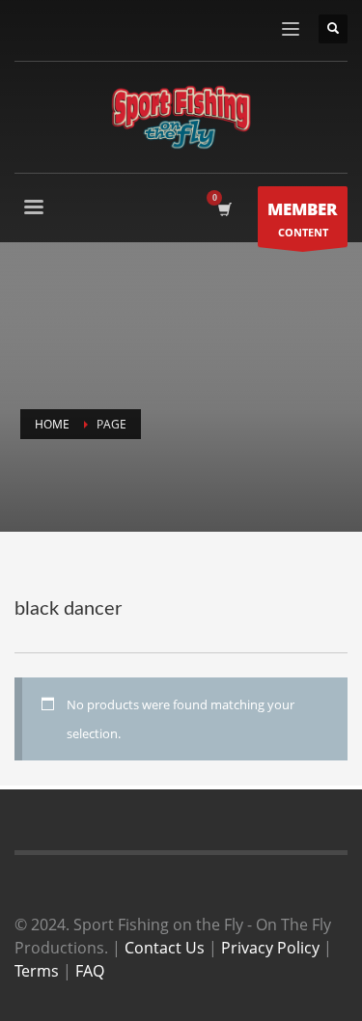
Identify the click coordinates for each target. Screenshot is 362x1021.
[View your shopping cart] (223, 209)
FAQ (89, 970)
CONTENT (302, 218)
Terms (36, 970)
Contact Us (165, 947)
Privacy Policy (270, 947)
